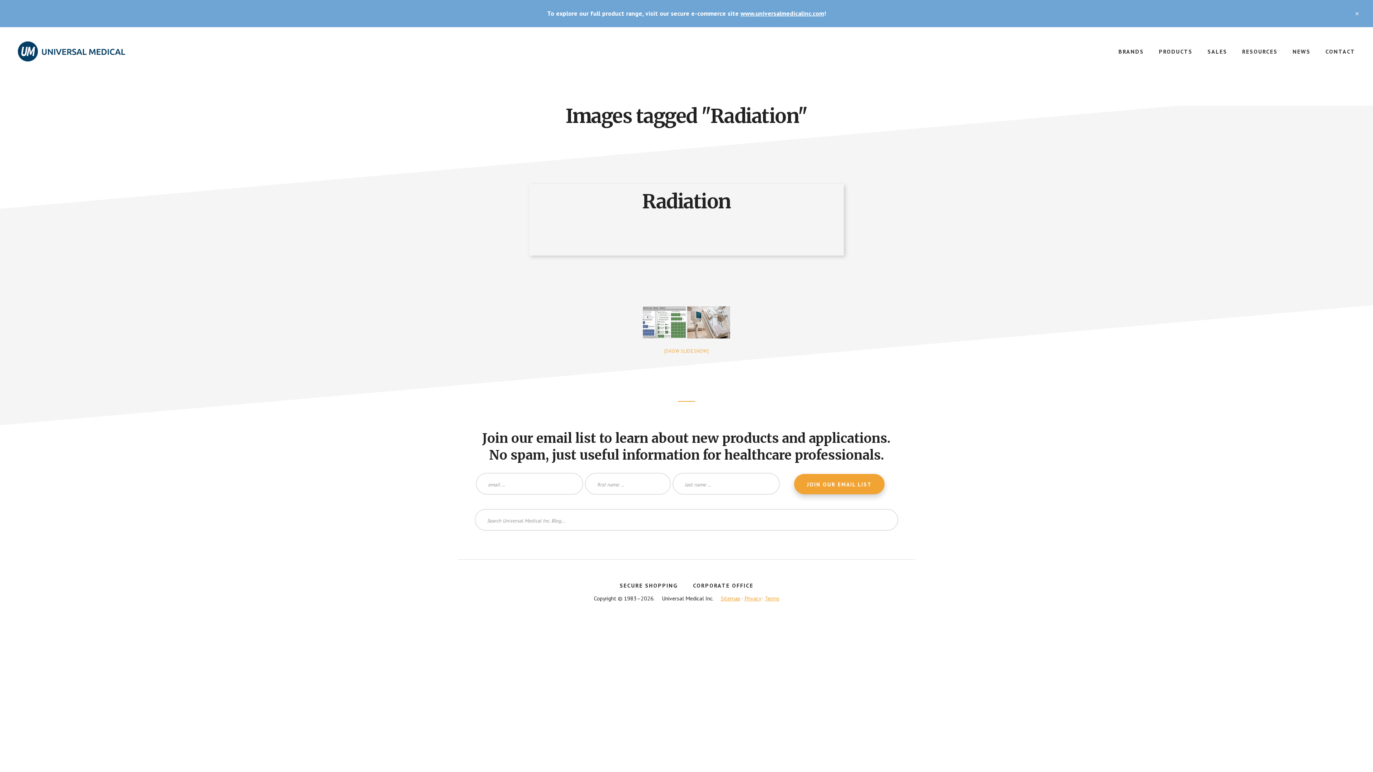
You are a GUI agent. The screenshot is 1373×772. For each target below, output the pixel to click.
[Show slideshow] (686, 351)
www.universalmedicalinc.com (782, 13)
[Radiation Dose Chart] (664, 322)
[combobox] (686, 520)
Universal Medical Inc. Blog (71, 55)
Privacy (752, 598)
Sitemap (730, 598)
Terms (772, 598)
